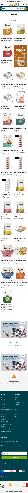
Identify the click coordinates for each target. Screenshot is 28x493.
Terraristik (17, 404)
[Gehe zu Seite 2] (17, 315)
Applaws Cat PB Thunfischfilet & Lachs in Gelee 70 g (7, 128)
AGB (7, 491)
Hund (16, 397)
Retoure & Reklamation (6, 409)
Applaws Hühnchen (18, 193)
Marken (17, 414)
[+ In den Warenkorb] (12, 33)
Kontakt (3, 399)
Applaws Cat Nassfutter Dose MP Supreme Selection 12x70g (6, 106)
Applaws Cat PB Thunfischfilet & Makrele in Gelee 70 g (20, 128)
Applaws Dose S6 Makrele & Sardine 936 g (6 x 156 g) (20, 172)
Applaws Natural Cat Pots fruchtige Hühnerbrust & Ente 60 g (20, 238)
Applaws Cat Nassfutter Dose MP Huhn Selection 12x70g (20, 84)
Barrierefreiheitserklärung (6, 432)
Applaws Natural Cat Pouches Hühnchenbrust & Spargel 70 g (7, 306)
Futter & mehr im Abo (6, 424)
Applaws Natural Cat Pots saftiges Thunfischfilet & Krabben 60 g (7, 282)
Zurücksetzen (19, 8)
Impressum (16, 491)
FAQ (2, 397)
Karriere (3, 426)
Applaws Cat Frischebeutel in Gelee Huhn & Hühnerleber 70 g (7, 38)
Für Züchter (3, 416)
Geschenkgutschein (5, 412)
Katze (16, 399)
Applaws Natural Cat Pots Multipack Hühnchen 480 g (20, 260)
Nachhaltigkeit (4, 421)
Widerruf (20, 491)
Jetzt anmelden (14, 457)
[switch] (3, 490)
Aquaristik (17, 402)
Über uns (3, 414)
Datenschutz (11, 491)
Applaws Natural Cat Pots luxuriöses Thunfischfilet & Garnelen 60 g (7, 260)
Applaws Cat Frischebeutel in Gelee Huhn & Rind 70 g (6, 60)
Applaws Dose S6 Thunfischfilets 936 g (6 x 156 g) (7, 194)
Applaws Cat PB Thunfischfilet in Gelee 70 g (7, 150)
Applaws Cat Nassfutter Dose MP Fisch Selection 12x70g (7, 84)
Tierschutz (3, 419)
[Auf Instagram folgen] (5, 463)
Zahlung (3, 404)
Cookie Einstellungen (6, 429)
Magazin (17, 416)
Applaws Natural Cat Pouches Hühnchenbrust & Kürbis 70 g (20, 282)
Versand (3, 402)
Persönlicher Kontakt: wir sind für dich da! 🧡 (14, 1)
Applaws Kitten (4, 237)
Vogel (16, 409)
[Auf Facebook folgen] (2, 463)
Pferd (16, 412)
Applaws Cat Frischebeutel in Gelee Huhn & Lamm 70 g (19, 38)
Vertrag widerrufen (5, 407)
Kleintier (17, 407)
